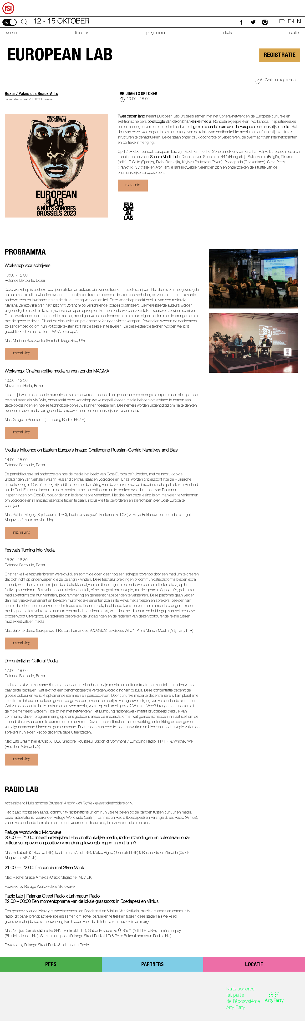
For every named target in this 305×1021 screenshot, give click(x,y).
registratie (279, 55)
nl (300, 22)
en (291, 22)
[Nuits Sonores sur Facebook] (241, 22)
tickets (227, 33)
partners (152, 965)
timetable (82, 33)
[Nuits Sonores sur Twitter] (253, 22)
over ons (11, 33)
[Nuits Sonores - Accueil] (7, 1)
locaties (294, 33)
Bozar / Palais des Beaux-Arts (31, 94)
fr (282, 22)
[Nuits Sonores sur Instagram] (265, 22)
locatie (254, 965)
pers (50, 965)
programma (155, 33)
